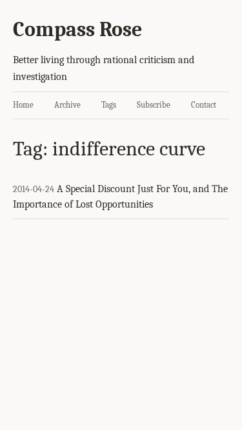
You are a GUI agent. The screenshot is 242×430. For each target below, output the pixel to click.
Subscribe (153, 105)
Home (23, 105)
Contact (203, 105)
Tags (108, 105)
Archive (67, 105)
